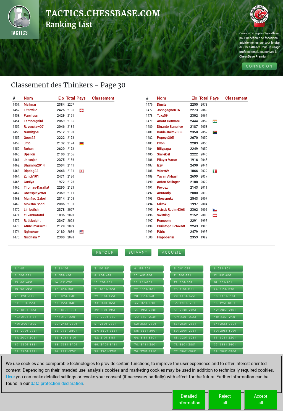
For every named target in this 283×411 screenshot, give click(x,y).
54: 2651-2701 (225, 323)
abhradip (164, 193)
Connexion (259, 66)
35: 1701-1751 (184, 303)
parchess (31, 116)
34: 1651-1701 (145, 303)
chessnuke (165, 199)
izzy (160, 165)
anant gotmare (168, 121)
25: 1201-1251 (25, 296)
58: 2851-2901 (145, 330)
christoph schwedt (171, 226)
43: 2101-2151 (25, 316)
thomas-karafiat (36, 187)
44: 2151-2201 (66, 316)
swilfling (163, 215)
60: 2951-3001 (225, 330)
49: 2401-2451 (26, 323)
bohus (28, 149)
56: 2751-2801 (66, 330)
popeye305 (165, 138)
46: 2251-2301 (145, 316)
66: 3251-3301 (225, 337)
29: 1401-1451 (185, 296)
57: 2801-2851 (106, 330)
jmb (27, 143)
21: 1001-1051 (105, 289)
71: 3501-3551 (185, 344)
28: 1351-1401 (145, 296)
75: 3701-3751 (106, 351)
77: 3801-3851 (185, 351)
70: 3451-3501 (145, 344)
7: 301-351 (23, 275)
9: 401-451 (103, 275)
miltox (161, 204)
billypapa (164, 149)
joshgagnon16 (168, 110)
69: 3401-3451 (106, 344)
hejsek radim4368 (171, 210)
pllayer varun (167, 160)
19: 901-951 (24, 289)
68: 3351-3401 (66, 344)
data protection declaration (57, 383)
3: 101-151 (102, 268)
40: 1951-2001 (145, 309)
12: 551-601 (223, 275)
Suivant (138, 252)
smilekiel (163, 154)
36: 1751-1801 (224, 303)
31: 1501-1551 (25, 303)
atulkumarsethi (35, 226)
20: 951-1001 (65, 289)
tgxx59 (162, 116)
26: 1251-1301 (65, 296)
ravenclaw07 (34, 127)
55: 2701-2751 (26, 330)
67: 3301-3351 (26, 344)
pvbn (161, 143)
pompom (164, 221)
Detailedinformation (188, 399)
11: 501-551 (182, 275)
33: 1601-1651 (105, 303)
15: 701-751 (103, 282)
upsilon (29, 154)
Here (10, 376)
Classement (103, 98)
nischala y (32, 237)
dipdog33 (31, 171)
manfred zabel (35, 199)
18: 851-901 (223, 282)
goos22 (29, 138)
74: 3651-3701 (66, 351)
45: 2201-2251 (106, 316)
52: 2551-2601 (145, 323)
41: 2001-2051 (185, 309)
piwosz (162, 187)
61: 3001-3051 (26, 337)
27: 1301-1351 (105, 296)
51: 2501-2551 (105, 323)
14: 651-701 (64, 282)
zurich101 (31, 176)
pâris (161, 232)
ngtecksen (32, 232)
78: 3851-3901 (225, 351)
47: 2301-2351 (185, 316)
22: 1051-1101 (144, 289)
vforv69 (163, 171)
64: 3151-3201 (145, 337)
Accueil (171, 252)
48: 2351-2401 (225, 316)
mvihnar (30, 104)
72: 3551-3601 (225, 344)
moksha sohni (34, 204)
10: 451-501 (143, 275)
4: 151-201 (142, 268)
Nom (28, 98)
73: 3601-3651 (26, 351)
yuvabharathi (34, 215)
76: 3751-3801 (145, 351)
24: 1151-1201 (224, 289)
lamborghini (33, 121)
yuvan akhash (168, 176)
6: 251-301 (222, 268)
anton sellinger (168, 182)
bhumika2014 (34, 165)
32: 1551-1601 (65, 303)
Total (70, 98)
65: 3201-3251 (185, 337)
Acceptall (260, 399)
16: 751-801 (143, 282)
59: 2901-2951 (185, 330)
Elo (61, 98)
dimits (161, 104)
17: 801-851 (183, 282)
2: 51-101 (62, 268)
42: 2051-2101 (225, 309)
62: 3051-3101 (66, 337)
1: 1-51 (20, 268)
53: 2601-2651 (185, 323)
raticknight (32, 221)
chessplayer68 (35, 193)
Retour (105, 252)
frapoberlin (165, 237)
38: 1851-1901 (65, 309)
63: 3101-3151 (105, 337)
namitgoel (31, 132)
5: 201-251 (182, 268)
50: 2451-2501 (66, 323)
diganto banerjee (170, 127)
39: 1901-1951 (105, 309)
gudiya (29, 182)
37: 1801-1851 (25, 309)
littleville (30, 110)
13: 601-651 (24, 282)
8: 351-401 (63, 275)
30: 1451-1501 (224, 296)
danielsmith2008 (169, 132)
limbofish (31, 210)
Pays (81, 98)
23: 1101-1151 (184, 289)
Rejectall (225, 399)
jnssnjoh (31, 160)
